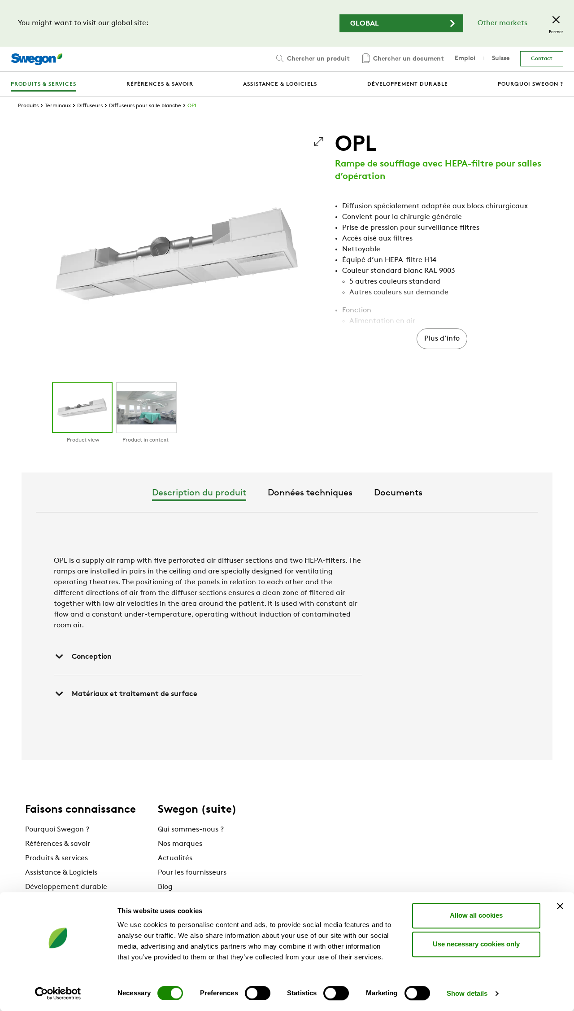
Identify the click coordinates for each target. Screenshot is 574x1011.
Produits (28, 106)
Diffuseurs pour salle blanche (145, 106)
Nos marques (180, 844)
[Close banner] (560, 906)
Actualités (175, 858)
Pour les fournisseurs (192, 872)
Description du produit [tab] (199, 493)
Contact (541, 58)
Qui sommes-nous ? (191, 829)
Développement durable (66, 887)
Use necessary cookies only (476, 944)
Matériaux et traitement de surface (134, 694)
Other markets (502, 23)
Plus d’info (442, 338)
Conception (92, 657)
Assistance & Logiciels (61, 872)
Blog (165, 887)
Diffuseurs (90, 106)
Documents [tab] (398, 493)
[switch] (257, 993)
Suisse (500, 58)
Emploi (465, 58)
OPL (192, 106)
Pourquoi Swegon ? (57, 829)
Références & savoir (57, 844)
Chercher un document (407, 59)
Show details (467, 993)
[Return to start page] (36, 59)
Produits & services (56, 858)
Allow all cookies (476, 915)
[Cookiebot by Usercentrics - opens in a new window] (58, 993)
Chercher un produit (317, 59)
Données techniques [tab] (310, 493)
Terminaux (58, 106)
